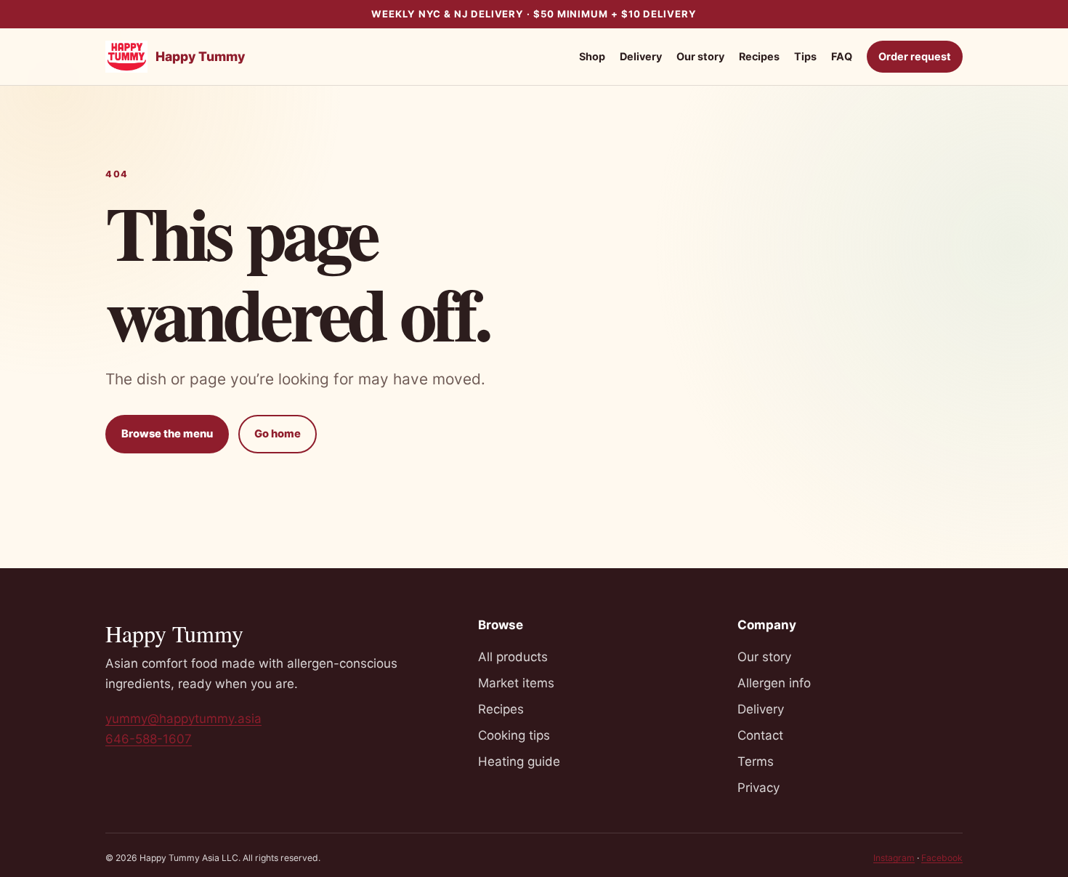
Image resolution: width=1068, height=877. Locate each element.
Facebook (942, 857)
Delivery (641, 56)
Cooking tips (514, 735)
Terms (755, 761)
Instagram (894, 857)
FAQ (841, 56)
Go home (277, 433)
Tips (805, 56)
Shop (592, 56)
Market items (516, 683)
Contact (760, 735)
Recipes (759, 56)
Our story (700, 56)
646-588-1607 (148, 739)
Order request (914, 56)
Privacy (758, 787)
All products (513, 657)
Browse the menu (167, 433)
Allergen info (774, 683)
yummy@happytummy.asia (183, 718)
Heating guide (519, 761)
